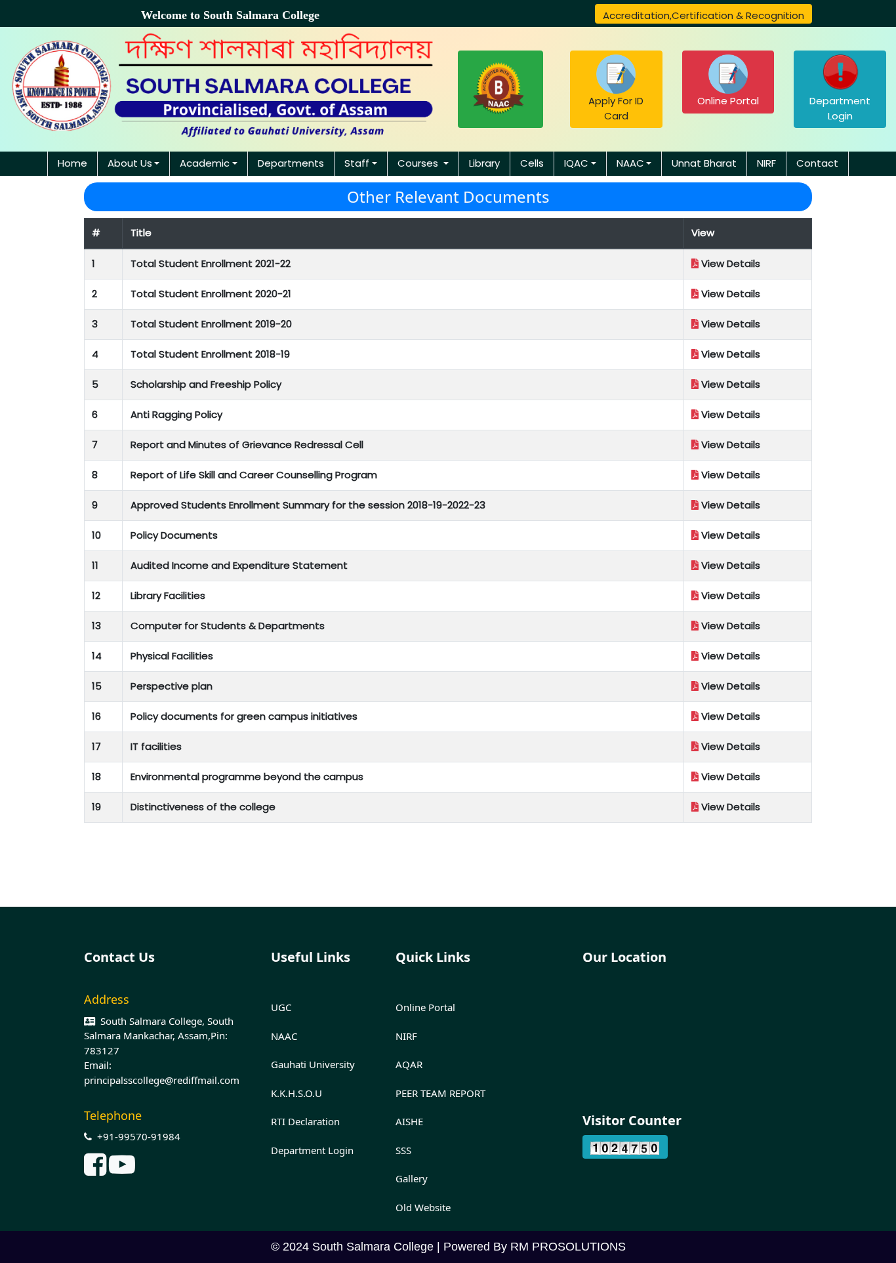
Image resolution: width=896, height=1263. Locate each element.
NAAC (630, 163)
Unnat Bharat (704, 163)
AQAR (409, 1064)
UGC (281, 1007)
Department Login (839, 108)
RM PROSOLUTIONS (568, 1246)
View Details (729, 263)
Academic (205, 163)
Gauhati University (313, 1064)
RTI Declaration (305, 1121)
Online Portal (728, 101)
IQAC (576, 163)
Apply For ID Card (615, 108)
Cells (532, 163)
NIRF (766, 163)
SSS (403, 1150)
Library (484, 163)
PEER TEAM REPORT (440, 1093)
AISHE (409, 1121)
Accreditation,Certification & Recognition (703, 15)
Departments (291, 163)
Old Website (423, 1207)
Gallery (412, 1178)
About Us (130, 163)
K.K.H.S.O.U (296, 1093)
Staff (356, 163)
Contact (817, 163)
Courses (419, 163)
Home (72, 163)
